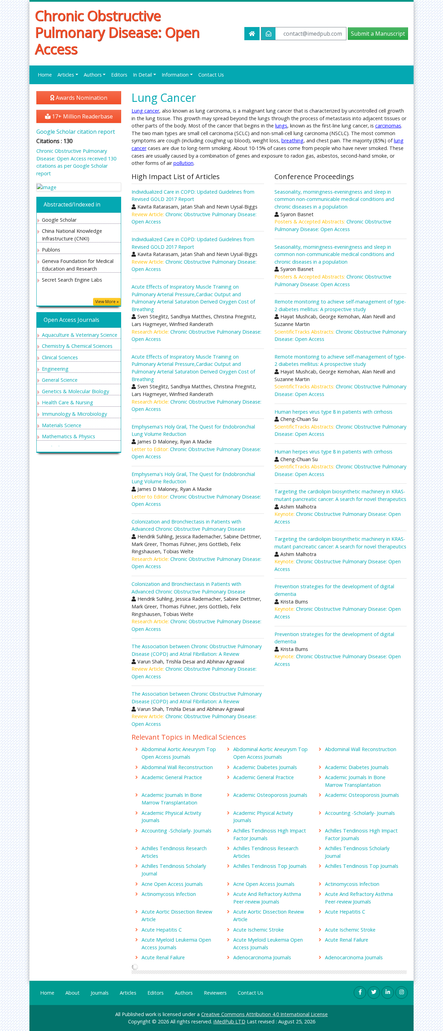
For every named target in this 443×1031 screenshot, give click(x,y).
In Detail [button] (142, 74)
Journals (100, 992)
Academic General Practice (172, 777)
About (72, 992)
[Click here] (79, 187)
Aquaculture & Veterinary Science (79, 335)
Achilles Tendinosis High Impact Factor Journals (269, 834)
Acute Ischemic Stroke (258, 929)
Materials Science (61, 425)
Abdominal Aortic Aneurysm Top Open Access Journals (179, 753)
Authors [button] (93, 74)
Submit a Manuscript (378, 33)
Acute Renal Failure (346, 939)
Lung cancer (145, 110)
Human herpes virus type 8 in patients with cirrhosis (333, 411)
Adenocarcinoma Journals (262, 957)
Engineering (55, 368)
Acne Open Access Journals (172, 884)
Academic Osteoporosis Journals (270, 795)
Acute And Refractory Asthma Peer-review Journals (267, 898)
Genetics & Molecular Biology (75, 391)
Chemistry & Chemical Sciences (77, 346)
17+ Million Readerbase (82, 116)
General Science (60, 380)
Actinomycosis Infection (352, 884)
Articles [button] (65, 74)
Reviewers (215, 992)
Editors (119, 74)
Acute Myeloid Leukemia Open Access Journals (176, 943)
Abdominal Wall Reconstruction (360, 749)
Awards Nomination (80, 98)
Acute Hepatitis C (345, 911)
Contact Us (211, 74)
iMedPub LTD (229, 1021)
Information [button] (175, 74)
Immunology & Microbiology (74, 414)
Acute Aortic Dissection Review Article (177, 915)
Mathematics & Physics (68, 436)
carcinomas (388, 125)
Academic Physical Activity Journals (171, 817)
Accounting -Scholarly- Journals (360, 813)
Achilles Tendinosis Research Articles (174, 852)
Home (45, 74)
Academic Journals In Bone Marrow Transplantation (355, 781)
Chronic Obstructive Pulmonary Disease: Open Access (117, 32)
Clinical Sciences (60, 357)
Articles (128, 992)
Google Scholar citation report (75, 131)
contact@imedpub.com (312, 33)
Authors (184, 992)
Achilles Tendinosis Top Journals (270, 866)
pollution (183, 163)
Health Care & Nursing (67, 402)
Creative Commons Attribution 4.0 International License (264, 1014)
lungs (281, 125)
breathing (292, 140)
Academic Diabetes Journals (265, 767)
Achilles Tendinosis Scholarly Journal (357, 852)
